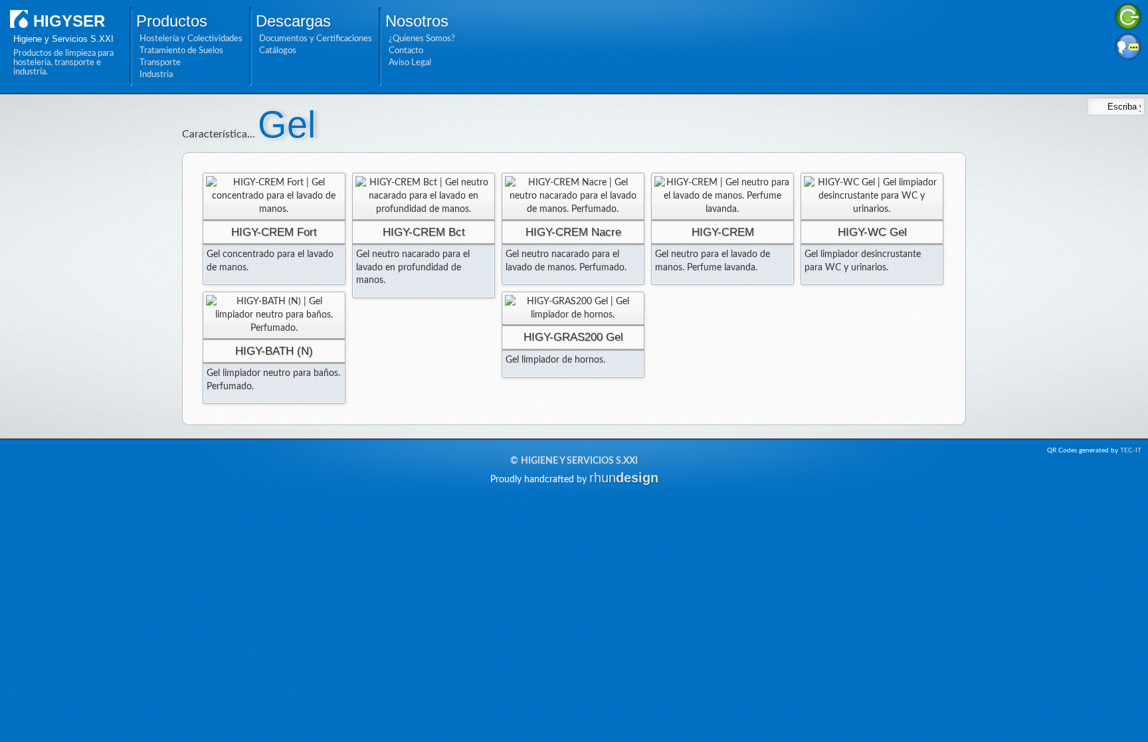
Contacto (406, 50)
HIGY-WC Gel (872, 232)
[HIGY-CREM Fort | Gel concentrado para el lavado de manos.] (274, 196)
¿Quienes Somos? (422, 39)
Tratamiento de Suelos (181, 50)
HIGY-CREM (723, 232)
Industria (156, 74)
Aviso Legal (410, 62)
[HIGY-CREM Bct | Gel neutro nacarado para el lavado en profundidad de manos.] (423, 196)
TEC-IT (1130, 450)
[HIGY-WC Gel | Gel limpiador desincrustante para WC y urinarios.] (872, 196)
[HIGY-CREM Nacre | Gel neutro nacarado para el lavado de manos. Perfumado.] (573, 196)
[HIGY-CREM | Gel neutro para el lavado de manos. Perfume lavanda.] (722, 196)
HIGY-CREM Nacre (573, 232)
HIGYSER (69, 21)
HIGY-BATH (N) (274, 351)
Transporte (160, 62)
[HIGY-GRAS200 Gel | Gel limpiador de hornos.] (573, 308)
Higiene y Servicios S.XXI (579, 461)
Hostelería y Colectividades (191, 39)
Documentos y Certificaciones (315, 39)
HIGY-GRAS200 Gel (573, 337)
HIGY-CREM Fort (274, 232)
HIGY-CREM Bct (424, 232)
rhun (623, 477)
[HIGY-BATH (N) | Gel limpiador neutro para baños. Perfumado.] (274, 315)
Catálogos (277, 50)
